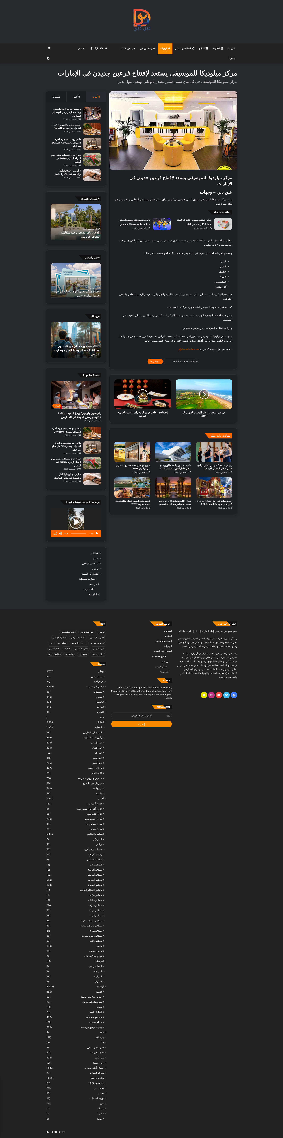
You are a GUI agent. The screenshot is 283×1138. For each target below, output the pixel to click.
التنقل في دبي (95, 966)
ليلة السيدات (96, 864)
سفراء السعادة (97, 1073)
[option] (76, 222)
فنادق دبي (83, 654)
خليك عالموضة (97, 1052)
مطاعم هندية (96, 930)
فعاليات (67, 648)
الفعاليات (217, 48)
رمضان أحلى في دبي (94, 1068)
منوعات (100, 1108)
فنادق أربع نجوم (94, 803)
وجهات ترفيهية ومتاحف (91, 1027)
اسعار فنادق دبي (59, 637)
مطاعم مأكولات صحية (91, 925)
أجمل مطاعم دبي (87, 632)
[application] (76, 522)
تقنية (102, 1032)
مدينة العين (96, 676)
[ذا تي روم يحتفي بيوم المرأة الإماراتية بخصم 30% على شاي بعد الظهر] (92, 144)
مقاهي (99, 946)
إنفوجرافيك (99, 681)
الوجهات (164, 48)
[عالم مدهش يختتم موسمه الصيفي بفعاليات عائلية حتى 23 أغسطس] (162, 224)
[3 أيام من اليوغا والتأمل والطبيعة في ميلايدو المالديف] (92, 175)
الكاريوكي (97, 839)
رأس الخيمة (98, 1062)
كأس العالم (96, 773)
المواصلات (99, 961)
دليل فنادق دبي (98, 648)
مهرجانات (97, 788)
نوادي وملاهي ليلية (93, 956)
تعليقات (56, 96)
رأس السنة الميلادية (92, 737)
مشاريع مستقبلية (87, 579)
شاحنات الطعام (94, 859)
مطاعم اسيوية (95, 885)
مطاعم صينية (95, 910)
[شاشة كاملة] (55, 533)
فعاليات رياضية (95, 768)
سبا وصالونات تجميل (92, 1001)
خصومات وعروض (95, 1047)
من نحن (93, 584)
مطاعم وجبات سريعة (92, 935)
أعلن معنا (92, 594)
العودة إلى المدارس (92, 732)
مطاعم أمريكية (94, 874)
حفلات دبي (61, 643)
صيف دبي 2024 (127, 48)
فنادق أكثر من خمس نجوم (89, 808)
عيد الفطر (97, 763)
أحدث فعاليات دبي (68, 632)
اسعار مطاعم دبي (97, 643)
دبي (51, 643)
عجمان (101, 1093)
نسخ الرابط (155, 361)
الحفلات (98, 727)
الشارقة (100, 707)
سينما (99, 1007)
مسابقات (97, 691)
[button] (76, 522)
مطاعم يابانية (95, 940)
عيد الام (98, 752)
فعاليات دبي (54, 648)
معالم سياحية (95, 1022)
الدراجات (97, 971)
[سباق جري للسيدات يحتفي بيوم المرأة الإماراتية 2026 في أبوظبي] (92, 159)
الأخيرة (96, 96)
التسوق (98, 991)
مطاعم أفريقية (95, 869)
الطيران (98, 981)
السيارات (97, 976)
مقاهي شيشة (95, 951)
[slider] (78, 533)
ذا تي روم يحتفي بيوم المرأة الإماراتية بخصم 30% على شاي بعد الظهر (66, 142)
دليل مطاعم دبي (81, 648)
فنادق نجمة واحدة (93, 824)
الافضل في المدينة (90, 573)
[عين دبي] (141, 22)
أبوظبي (101, 632)
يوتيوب (98, 696)
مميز (102, 1103)
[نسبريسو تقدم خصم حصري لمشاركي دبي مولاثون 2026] (132, 452)
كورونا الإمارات (97, 1098)
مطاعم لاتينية (95, 915)
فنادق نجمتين (95, 829)
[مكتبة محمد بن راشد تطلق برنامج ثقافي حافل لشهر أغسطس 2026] (173, 452)
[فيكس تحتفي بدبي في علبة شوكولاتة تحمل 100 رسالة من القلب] (223, 224)
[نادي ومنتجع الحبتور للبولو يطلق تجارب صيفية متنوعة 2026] (132, 487)
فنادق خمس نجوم (93, 818)
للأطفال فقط (96, 1012)
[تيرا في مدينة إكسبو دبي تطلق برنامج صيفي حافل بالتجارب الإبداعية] (214, 452)
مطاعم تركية (96, 895)
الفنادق (202, 48)
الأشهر (76, 96)
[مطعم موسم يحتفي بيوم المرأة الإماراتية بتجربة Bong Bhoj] (92, 129)
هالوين (99, 793)
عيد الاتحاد (97, 747)
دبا (101, 717)
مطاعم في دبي (54, 654)
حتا (103, 1042)
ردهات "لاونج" (95, 854)
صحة (99, 1118)
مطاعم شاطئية (95, 900)
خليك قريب (88, 589)
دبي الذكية (99, 1057)
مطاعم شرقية (95, 905)
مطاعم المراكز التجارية (91, 890)
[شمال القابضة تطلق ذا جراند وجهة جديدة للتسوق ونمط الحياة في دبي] (173, 487)
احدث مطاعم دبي (78, 637)
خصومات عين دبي (148, 48)
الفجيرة (100, 712)
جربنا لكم (99, 1037)
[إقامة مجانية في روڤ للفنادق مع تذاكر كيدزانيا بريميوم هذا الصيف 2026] (214, 487)
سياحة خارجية (97, 1078)
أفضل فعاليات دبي (97, 637)
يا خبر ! (232, 58)
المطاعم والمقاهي (183, 48)
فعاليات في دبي (98, 654)
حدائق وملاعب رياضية (91, 996)
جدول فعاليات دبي (78, 643)
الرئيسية (231, 48)
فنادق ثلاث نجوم (94, 813)
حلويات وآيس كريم (93, 849)
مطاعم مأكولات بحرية (91, 920)
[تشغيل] (97, 533)
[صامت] (60, 533)
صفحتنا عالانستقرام (188, 349)
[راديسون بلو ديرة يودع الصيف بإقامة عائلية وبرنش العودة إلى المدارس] (92, 113)
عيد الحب (97, 757)
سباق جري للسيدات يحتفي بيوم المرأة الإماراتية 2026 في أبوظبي (66, 158)
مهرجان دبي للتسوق (92, 783)
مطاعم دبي (69, 654)
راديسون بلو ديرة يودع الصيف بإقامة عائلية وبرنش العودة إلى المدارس (66, 112)
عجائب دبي (99, 1088)
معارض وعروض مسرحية (90, 778)
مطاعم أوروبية (95, 879)
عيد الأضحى (96, 742)
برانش (99, 844)
